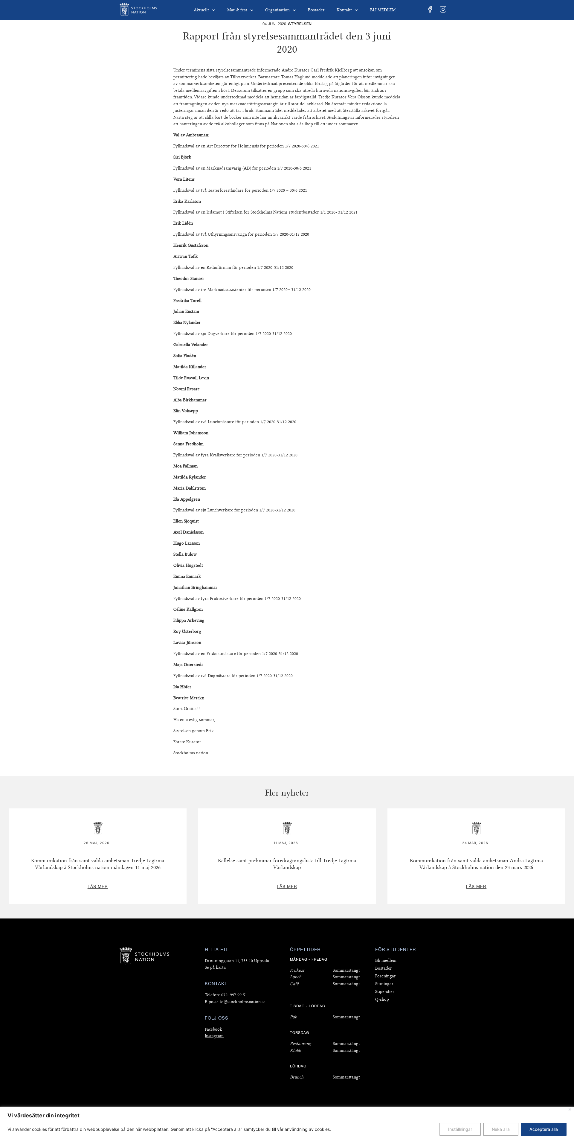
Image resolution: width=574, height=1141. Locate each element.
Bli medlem (383, 10)
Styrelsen (300, 24)
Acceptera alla (543, 1129)
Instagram (214, 1035)
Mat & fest (237, 10)
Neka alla (501, 1129)
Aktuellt (201, 10)
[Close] (570, 1109)
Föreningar (385, 976)
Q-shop (382, 999)
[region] (287, 1124)
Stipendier (384, 991)
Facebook (213, 1029)
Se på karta (215, 967)
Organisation (277, 10)
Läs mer (98, 812)
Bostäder (316, 10)
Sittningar (384, 983)
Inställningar (460, 1129)
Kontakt (344, 10)
